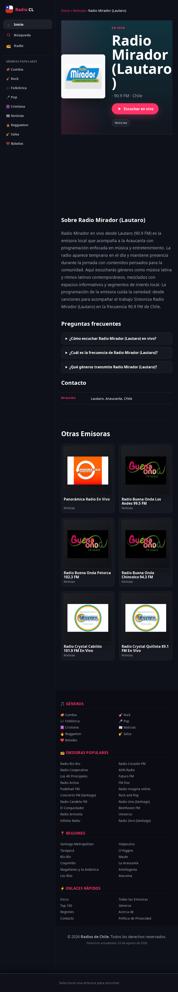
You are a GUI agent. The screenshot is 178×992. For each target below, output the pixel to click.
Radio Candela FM (73, 801)
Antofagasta (128, 869)
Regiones (67, 912)
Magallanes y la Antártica (79, 869)
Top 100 (66, 905)
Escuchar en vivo (138, 108)
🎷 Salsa (12, 134)
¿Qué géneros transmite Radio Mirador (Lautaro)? (113, 367)
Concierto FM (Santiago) (78, 795)
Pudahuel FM (69, 789)
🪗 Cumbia (14, 69)
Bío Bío (65, 856)
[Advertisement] (116, 174)
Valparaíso (127, 844)
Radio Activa (69, 782)
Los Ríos (66, 875)
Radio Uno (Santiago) (134, 801)
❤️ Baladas (14, 143)
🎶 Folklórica (16, 88)
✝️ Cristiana (15, 106)
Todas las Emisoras (133, 899)
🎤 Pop (11, 97)
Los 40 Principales (74, 776)
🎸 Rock (12, 78)
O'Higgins (126, 850)
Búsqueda (22, 35)
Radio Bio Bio (70, 763)
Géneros (125, 905)
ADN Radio (127, 770)
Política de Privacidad (135, 918)
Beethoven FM (129, 808)
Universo (125, 814)
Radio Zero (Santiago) (135, 820)
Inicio (15, 24)
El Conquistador (72, 808)
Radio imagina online (134, 789)
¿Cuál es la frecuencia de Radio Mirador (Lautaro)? (113, 352)
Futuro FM (126, 776)
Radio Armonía (71, 814)
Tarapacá (67, 850)
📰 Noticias (15, 115)
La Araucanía (128, 863)
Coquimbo (68, 863)
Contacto (67, 918)
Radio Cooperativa (74, 770)
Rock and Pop (129, 795)
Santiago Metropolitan (77, 844)
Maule (123, 856)
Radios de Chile (95, 936)
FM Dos (124, 782)
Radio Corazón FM (132, 763)
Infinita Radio (70, 820)
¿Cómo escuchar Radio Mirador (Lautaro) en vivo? (112, 338)
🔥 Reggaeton (17, 125)
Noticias (79, 10)
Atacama (125, 875)
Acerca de (126, 912)
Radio (14, 45)
